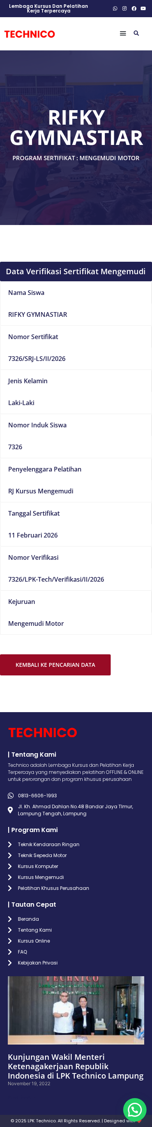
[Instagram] (124, 8)
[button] (123, 34)
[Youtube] (143, 8)
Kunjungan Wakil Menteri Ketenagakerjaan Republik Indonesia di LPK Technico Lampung (75, 1066)
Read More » (22, 1097)
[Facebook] (134, 8)
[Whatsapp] (115, 8)
